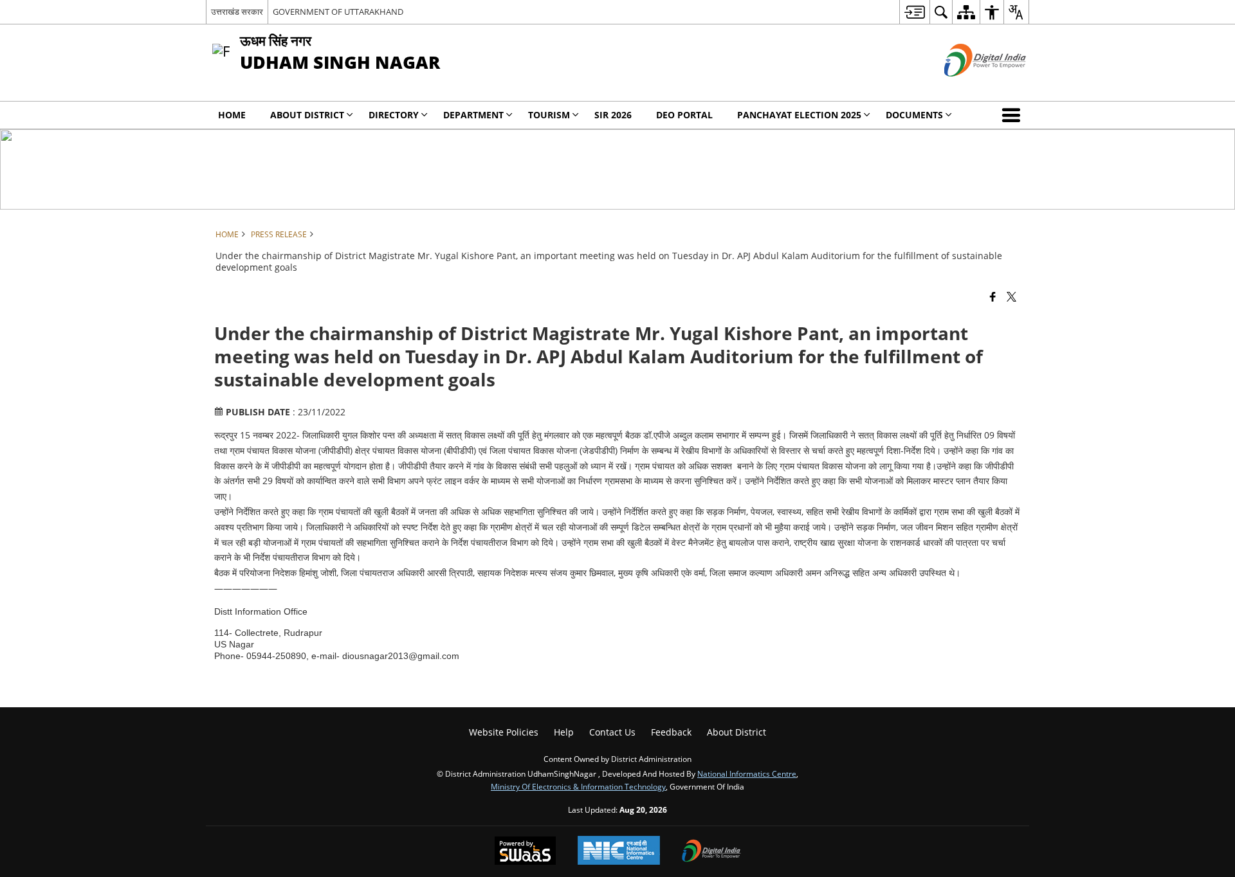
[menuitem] (914, 12)
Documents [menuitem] (914, 115)
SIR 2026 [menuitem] (613, 115)
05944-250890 (276, 656)
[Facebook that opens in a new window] (993, 296)
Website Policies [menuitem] (503, 732)
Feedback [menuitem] (671, 732)
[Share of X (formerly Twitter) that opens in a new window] (1011, 296)
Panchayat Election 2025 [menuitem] (799, 115)
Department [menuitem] (473, 115)
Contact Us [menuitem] (612, 732)
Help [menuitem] (564, 732)
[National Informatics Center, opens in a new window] (619, 851)
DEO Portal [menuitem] (684, 115)
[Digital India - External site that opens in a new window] (969, 87)
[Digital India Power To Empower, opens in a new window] (711, 852)
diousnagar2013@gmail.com (400, 656)
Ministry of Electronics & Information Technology (578, 786)
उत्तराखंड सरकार (237, 11)
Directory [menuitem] (394, 115)
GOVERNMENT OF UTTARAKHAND (338, 11)
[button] (1013, 115)
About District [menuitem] (307, 115)
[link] (276, 656)
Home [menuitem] (232, 115)
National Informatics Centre (746, 773)
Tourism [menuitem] (549, 115)
